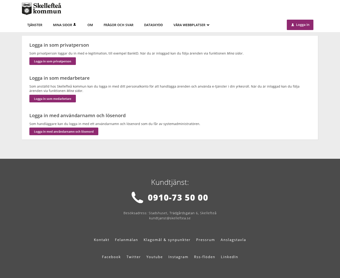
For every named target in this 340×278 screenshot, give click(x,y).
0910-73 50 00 (178, 197)
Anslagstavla (233, 239)
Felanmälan (126, 239)
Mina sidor (62, 25)
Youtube (154, 256)
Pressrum (205, 239)
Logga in (300, 24)
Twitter (134, 256)
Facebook (111, 256)
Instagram (178, 256)
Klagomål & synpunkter (167, 239)
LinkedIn (229, 256)
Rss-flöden (204, 256)
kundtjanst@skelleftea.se (170, 218)
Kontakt (101, 239)
